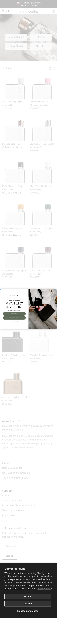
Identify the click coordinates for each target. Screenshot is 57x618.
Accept (27, 596)
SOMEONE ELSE (14, 317)
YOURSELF (14, 313)
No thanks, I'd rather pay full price (14, 321)
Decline (28, 603)
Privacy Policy (44, 588)
